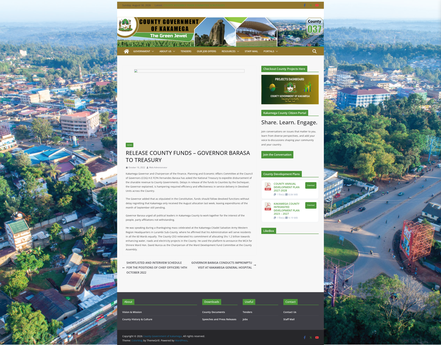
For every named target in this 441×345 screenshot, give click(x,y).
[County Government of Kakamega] (220, 19)
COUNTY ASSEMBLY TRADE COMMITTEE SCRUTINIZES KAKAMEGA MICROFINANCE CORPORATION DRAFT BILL (195, 7)
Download (311, 185)
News (129, 145)
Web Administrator (158, 167)
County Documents (213, 312)
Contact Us (289, 312)
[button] (152, 51)
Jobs (245, 319)
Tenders (186, 51)
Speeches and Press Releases (219, 319)
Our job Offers (206, 51)
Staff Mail (289, 319)
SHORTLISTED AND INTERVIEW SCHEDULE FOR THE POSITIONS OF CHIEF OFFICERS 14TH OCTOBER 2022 (156, 268)
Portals (269, 51)
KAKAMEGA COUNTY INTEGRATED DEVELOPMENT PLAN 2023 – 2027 (287, 209)
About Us (165, 51)
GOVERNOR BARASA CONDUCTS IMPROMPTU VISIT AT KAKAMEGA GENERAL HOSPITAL (221, 265)
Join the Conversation (277, 154)
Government (141, 51)
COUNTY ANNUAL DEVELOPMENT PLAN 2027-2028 (287, 187)
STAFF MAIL (251, 51)
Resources (228, 51)
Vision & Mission (132, 312)
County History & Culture (137, 319)
